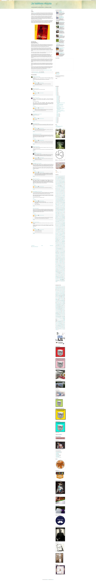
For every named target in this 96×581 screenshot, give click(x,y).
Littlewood (64, 229)
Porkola (58, 250)
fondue (61, 290)
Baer (63, 179)
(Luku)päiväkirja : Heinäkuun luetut (61, 39)
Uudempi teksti (32, 245)
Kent (63, 218)
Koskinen (57, 221)
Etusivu (42, 245)
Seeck (60, 260)
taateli (58, 325)
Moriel (60, 239)
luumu (63, 305)
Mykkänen (57, 241)
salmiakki (61, 321)
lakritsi (64, 302)
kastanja (62, 297)
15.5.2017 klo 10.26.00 (36, 123)
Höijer (63, 210)
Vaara (62, 272)
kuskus (57, 302)
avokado (61, 287)
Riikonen (56, 255)
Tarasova (58, 267)
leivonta (56, 304)
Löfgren (60, 231)
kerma (63, 299)
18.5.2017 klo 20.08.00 (41, 140)
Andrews (59, 177)
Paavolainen (63, 247)
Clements (57, 186)
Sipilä (58, 262)
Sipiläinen (61, 262)
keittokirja (57, 299)
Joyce (56, 214)
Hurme (56, 209)
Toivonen (60, 269)
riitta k (33, 88)
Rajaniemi (57, 252)
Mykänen (60, 241)
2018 (56, 94)
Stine (61, 264)
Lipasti (58, 229)
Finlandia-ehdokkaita (58, 452)
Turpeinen (60, 271)
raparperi (63, 317)
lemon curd (62, 304)
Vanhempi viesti (51, 245)
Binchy (60, 181)
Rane (59, 252)
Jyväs (61, 214)
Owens (56, 247)
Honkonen (62, 207)
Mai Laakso (34, 76)
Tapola (56, 267)
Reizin (61, 253)
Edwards (56, 191)
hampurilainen (57, 292)
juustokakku (57, 295)
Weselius (60, 278)
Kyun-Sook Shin (57, 223)
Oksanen (56, 246)
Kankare (58, 216)
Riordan (62, 255)
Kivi (63, 219)
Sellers (63, 260)
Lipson (60, 229)
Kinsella (56, 219)
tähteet (58, 326)
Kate (58, 217)
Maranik (58, 233)
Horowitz (64, 207)
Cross (62, 188)
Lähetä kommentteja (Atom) (35, 246)
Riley (58, 255)
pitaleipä (64, 315)
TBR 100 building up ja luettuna (59, 126)
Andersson (56, 177)
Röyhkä (63, 257)
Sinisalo (56, 262)
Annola (62, 177)
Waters (63, 277)
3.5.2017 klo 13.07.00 (36, 88)
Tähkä (56, 272)
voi (61, 328)
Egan (58, 191)
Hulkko (56, 208)
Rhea (63, 254)
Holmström (56, 207)
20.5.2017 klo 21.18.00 (41, 215)
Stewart (57, 264)
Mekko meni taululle (59, 107)
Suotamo (63, 265)
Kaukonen (61, 217)
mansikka (56, 307)
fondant (59, 290)
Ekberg (60, 191)
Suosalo (61, 265)
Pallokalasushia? (61, 30)
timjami (64, 325)
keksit (60, 299)
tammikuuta (58, 116)
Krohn (62, 221)
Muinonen (59, 240)
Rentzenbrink (59, 254)
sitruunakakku (63, 323)
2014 (56, 119)
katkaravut (60, 298)
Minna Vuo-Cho (36, 118)
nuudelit (60, 310)
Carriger (59, 184)
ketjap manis (57, 300)
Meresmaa (63, 236)
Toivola (58, 269)
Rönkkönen (61, 257)
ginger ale (64, 290)
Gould (58, 197)
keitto (63, 298)
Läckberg (58, 231)
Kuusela (58, 222)
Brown (60, 182)
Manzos (56, 233)
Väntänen (63, 276)
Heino (59, 204)
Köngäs (64, 223)
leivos (58, 304)
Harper (61, 202)
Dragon (61, 190)
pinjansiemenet (57, 315)
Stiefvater (59, 264)
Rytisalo (57, 257)
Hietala (61, 205)
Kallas (63, 215)
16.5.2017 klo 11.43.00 (39, 153)
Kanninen (63, 216)
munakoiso (59, 309)
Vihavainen (61, 274)
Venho (59, 274)
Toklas (62, 269)
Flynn (61, 193)
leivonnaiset (63, 303)
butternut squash (57, 288)
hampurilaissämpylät (60, 292)
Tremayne (57, 270)
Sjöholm (63, 262)
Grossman (60, 198)
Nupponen (60, 245)
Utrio (57, 272)
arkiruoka (59, 287)
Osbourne (61, 246)
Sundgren (56, 265)
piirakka (58, 314)
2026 (56, 87)
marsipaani (63, 307)
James (59, 212)
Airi (33, 208)
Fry (59, 195)
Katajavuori (57, 217)
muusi (64, 309)
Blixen (62, 181)
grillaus (63, 291)
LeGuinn (56, 226)
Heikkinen (56, 204)
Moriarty (58, 239)
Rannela (61, 252)
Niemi (60, 243)
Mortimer (64, 239)
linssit (58, 305)
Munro (61, 240)
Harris (63, 202)
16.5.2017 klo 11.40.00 (37, 146)
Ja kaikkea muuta (41, 3)
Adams (61, 175)
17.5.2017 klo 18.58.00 (39, 163)
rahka (61, 317)
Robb (63, 255)
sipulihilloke (56, 323)
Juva (59, 214)
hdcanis (34, 146)
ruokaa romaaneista (58, 457)
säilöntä (56, 325)
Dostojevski (57, 190)
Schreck (58, 260)
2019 (56, 93)
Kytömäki (63, 222)
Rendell (56, 254)
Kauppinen (60, 218)
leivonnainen (59, 303)
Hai (56, 200)
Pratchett (61, 250)
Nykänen (64, 245)
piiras (60, 314)
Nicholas (58, 243)
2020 (56, 92)
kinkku (61, 300)
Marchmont (61, 233)
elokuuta (58, 99)
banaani (63, 287)
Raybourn (57, 253)
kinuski (63, 300)
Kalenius (59, 215)
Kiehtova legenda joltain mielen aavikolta (61, 53)
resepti (64, 318)
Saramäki (64, 259)
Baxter (56, 180)
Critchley (60, 188)
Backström (61, 179)
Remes (63, 253)
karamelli (60, 297)
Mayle (58, 234)
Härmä (59, 210)
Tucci (60, 270)
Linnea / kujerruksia (35, 191)
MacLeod (64, 231)
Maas (62, 231)
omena (60, 311)
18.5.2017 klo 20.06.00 (41, 118)
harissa (63, 292)
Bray (58, 182)
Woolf (61, 279)
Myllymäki (63, 241)
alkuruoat (59, 286)
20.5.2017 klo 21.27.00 (41, 229)
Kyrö (61, 222)
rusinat (56, 321)
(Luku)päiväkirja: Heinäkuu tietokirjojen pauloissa (62, 26)
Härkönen (57, 210)
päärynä (59, 317)
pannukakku (57, 312)
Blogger (52, 579)
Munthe (63, 240)
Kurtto (56, 222)
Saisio (56, 258)
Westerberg (63, 278)
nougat (58, 310)
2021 (56, 91)
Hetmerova (56, 205)
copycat (57, 453)
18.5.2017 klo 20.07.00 (41, 128)
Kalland (61, 215)
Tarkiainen (61, 267)
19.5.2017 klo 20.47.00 (41, 186)
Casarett (61, 184)
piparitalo (59, 315)
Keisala (62, 218)
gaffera (47, 579)
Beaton (59, 180)
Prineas (63, 250)
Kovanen (60, 221)
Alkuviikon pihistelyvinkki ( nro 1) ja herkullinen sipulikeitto (61, 48)
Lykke (56, 231)
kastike (64, 297)
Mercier (60, 236)
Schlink (56, 260)
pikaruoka (63, 314)
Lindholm (63, 228)
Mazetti (60, 234)
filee (56, 290)
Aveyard (57, 179)
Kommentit (57, 172)
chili (64, 288)
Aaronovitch (59, 175)
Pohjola (56, 250)
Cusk (64, 188)
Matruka (56, 234)
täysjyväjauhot (60, 326)
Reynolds (61, 254)
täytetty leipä (64, 326)
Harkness (57, 202)
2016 (56, 117)
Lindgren (61, 228)
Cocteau (59, 186)
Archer (64, 177)
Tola (64, 269)
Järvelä (63, 214)
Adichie (63, 175)
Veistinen (57, 274)
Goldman (56, 197)
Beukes (58, 181)
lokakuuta (58, 97)
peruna (57, 313)
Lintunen (56, 229)
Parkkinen (58, 248)
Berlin (56, 181)
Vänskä (59, 276)
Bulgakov (63, 182)
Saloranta (61, 258)
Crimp (58, 188)
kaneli (57, 297)
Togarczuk (56, 269)
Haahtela (61, 199)
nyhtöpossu (63, 310)
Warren (58, 277)
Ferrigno (56, 193)
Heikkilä (63, 203)
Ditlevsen (62, 189)
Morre (62, 239)
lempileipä (57, 456)
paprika (60, 312)
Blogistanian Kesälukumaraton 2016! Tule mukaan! (61, 12)
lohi (61, 305)
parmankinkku (63, 312)
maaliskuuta (58, 114)
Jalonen (56, 212)
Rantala (63, 252)
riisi (63, 319)
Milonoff (58, 238)
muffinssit (60, 308)
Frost (58, 195)
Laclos (56, 224)
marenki (61, 307)
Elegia (33, 123)
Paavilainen (60, 247)
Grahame (61, 197)
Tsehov (59, 270)
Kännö (62, 223)
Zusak (63, 280)
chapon (60, 288)
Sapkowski (61, 259)
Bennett (62, 180)
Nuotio (57, 245)
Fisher (59, 193)
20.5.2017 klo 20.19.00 (36, 208)
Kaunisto (64, 217)
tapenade (62, 325)
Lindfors (58, 228)
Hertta (57, 112)
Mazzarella (63, 234)
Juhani (58, 214)
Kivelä (61, 219)
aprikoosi (56, 287)
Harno (59, 202)
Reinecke (59, 253)
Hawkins (59, 203)
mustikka (62, 309)
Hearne (61, 203)
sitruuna (59, 323)
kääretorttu (59, 302)
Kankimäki (61, 216)
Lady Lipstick (59, 224)
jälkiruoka (60, 295)
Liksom (56, 228)
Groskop (57, 198)
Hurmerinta (59, 209)
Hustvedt (63, 209)
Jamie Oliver (62, 212)
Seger (61, 260)
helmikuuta (58, 115)
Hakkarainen (63, 200)
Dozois (59, 190)
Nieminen (63, 243)
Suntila (58, 265)
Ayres (59, 179)
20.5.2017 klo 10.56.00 (39, 191)
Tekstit (57, 171)
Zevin (61, 280)
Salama (58, 258)
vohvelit (59, 328)
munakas (56, 309)
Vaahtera (60, 272)
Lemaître (63, 226)
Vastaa (33, 80)
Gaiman (64, 195)
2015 (56, 118)
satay (63, 321)
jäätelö (63, 295)
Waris (56, 277)
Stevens (64, 263)
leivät (59, 304)
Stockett (63, 264)
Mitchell (63, 238)
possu (63, 316)
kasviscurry (57, 298)
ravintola (60, 318)
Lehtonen (58, 226)
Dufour (63, 190)
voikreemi (63, 328)
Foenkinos (64, 193)
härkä (56, 293)
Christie (59, 185)
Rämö (58, 257)
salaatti (59, 321)
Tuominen (57, 271)
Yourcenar (57, 280)
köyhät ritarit (62, 302)
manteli (58, 307)
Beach (57, 180)
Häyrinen (61, 210)
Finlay (58, 193)
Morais (56, 239)
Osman (63, 246)
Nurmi (61, 245)
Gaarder (61, 195)
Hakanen (60, 200)
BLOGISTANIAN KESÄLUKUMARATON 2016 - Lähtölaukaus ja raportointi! (61, 17)
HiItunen (59, 205)
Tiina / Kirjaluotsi (34, 163)
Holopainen (59, 207)
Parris (61, 248)
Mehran (58, 236)
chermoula (62, 288)
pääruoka (56, 317)
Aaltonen (56, 175)
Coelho (61, 186)
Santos (58, 259)
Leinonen (61, 226)
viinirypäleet (57, 328)
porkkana (59, 316)
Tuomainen (63, 270)
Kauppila (57, 218)
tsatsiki (56, 326)
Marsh (63, 233)
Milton (60, 238)
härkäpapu (59, 293)
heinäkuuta (58, 100)
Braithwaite (56, 182)
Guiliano (63, 198)
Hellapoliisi (63, 204)
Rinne (59, 255)
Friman (56, 195)
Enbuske (63, 191)
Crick (56, 188)
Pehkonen (63, 248)
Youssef (59, 280)
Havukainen (57, 203)
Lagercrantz (63, 224)
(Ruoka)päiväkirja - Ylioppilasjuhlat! (61, 35)
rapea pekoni (57, 318)
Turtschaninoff (63, 271)
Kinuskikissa (59, 219)
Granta (63, 197)
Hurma (63, 208)
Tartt (63, 267)
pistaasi (62, 315)
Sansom (56, 259)
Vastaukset (35, 81)
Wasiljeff (61, 277)
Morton (56, 240)
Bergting (64, 180)
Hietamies (63, 205)
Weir (58, 278)
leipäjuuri (56, 303)
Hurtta (61, 209)
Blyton (64, 181)
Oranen (58, 246)
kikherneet (59, 300)
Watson (56, 278)
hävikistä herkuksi (62, 293)
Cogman (63, 186)
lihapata (56, 305)
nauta (56, 310)
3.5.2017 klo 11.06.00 (38, 76)
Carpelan (56, 184)
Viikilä (63, 274)
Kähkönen (60, 223)
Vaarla (64, 272)
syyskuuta (58, 98)
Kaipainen (57, 215)
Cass (63, 184)
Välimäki (56, 276)
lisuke (60, 305)
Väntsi (61, 276)
